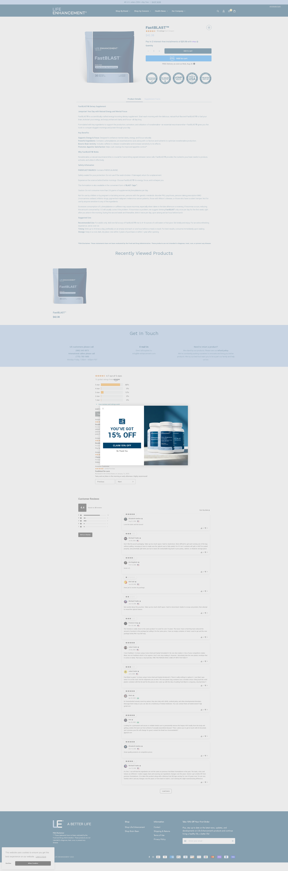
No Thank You (122, 451)
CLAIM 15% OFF (122, 445)
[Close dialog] (103, 409)
